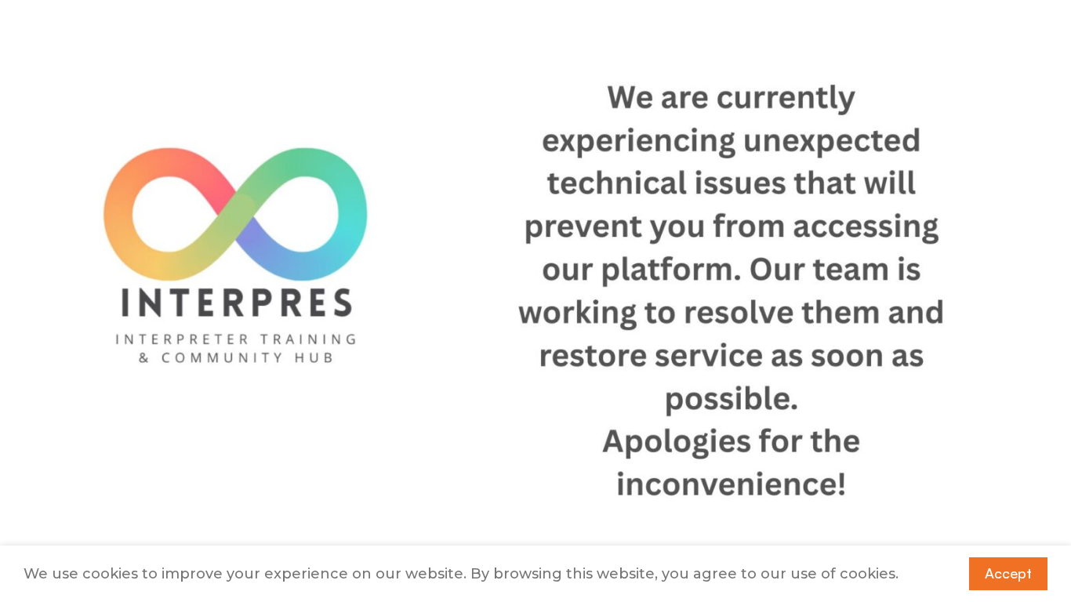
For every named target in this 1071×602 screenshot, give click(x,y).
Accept (1008, 573)
